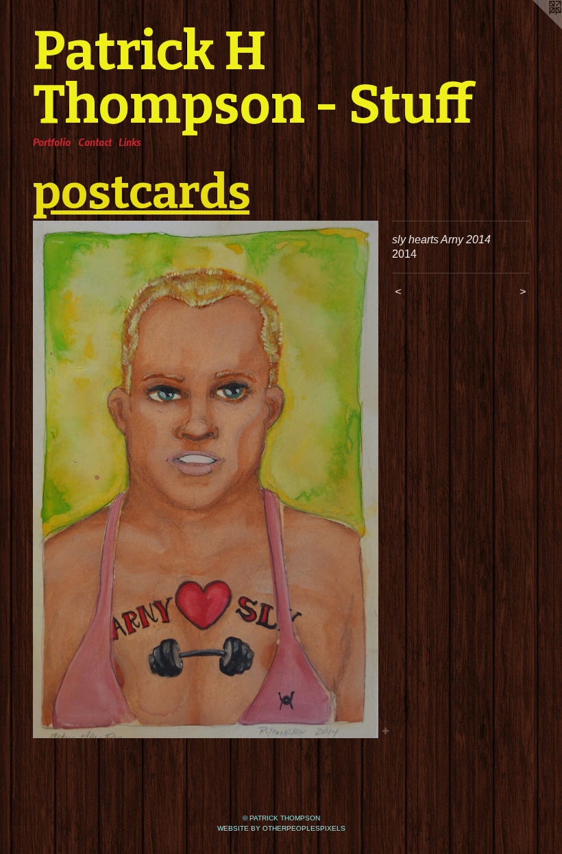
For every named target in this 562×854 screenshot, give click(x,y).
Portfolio (52, 142)
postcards (141, 192)
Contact (95, 142)
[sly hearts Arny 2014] (205, 479)
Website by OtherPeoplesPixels (281, 828)
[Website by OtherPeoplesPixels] (534, 27)
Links (129, 142)
